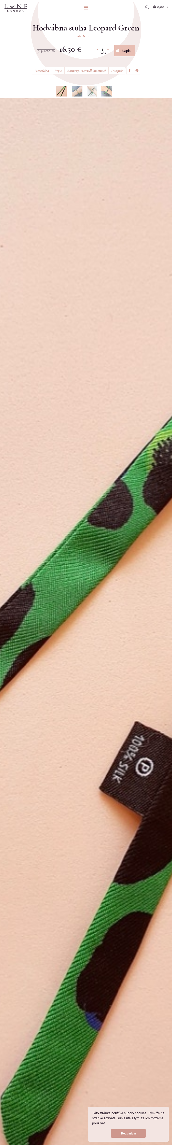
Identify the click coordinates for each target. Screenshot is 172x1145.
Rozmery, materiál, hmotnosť (86, 70)
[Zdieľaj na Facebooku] (129, 70)
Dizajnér (116, 70)
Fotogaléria (41, 70)
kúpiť (126, 50)
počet (103, 53)
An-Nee (83, 36)
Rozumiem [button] (128, 1133)
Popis (58, 70)
